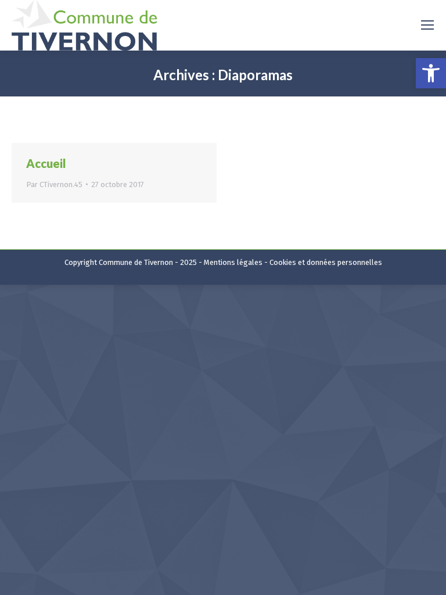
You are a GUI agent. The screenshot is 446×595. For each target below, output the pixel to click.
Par (54, 184)
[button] (431, 73)
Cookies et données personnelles (325, 262)
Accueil (46, 163)
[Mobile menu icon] (427, 25)
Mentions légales (233, 262)
